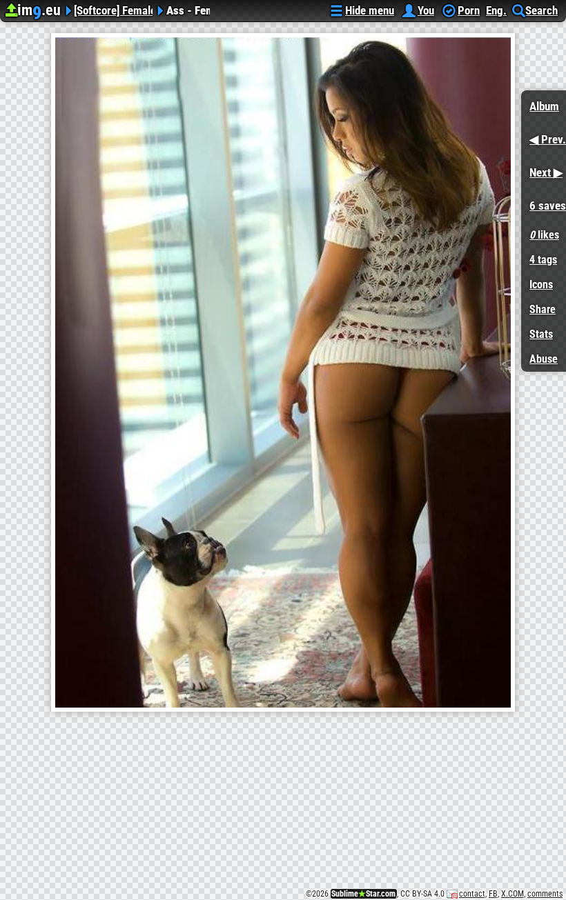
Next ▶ (542, 168)
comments (545, 894)
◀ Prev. (543, 134)
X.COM (512, 894)
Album (544, 106)
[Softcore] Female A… (113, 8)
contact (472, 894)
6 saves (543, 201)
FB (493, 894)
